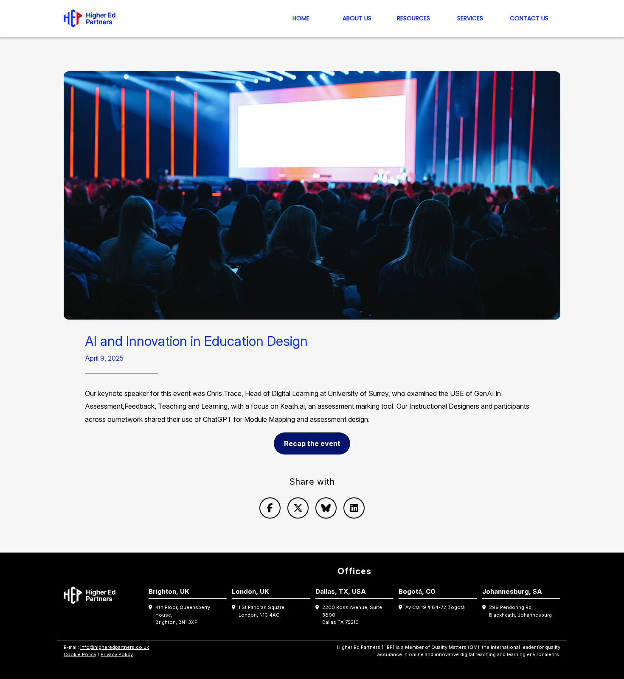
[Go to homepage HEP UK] (92, 18)
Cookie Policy (80, 654)
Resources (413, 18)
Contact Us (529, 18)
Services (470, 18)
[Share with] (270, 508)
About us (357, 18)
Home (300, 18)
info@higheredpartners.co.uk (114, 647)
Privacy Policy (117, 654)
